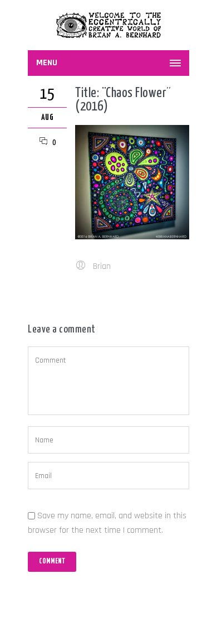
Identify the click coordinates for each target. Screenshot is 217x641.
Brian (102, 266)
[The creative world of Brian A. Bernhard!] (108, 25)
